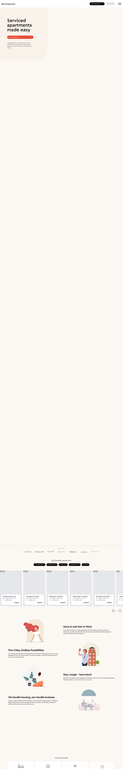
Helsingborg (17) (74, 564)
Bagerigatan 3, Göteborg (56, 596)
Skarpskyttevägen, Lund (9, 596)
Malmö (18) (63, 564)
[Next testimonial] (120, 611)
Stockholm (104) (39, 564)
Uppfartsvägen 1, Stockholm (80, 596)
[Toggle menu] (119, 3)
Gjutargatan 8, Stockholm (103, 596)
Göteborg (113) (52, 564)
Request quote (110, 3)
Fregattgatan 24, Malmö (32, 596)
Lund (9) (85, 564)
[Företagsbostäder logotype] (8, 4)
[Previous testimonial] (113, 611)
